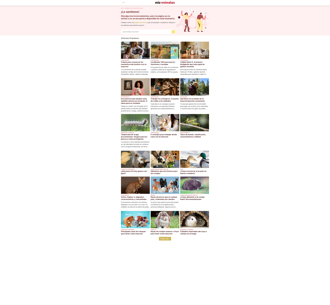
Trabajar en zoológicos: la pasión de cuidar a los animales (165, 100)
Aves (181, 169)
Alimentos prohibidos (128, 169)
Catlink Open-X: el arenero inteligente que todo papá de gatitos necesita (192, 64)
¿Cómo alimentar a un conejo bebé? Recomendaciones (192, 198)
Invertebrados (184, 132)
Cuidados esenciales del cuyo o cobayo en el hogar (193, 232)
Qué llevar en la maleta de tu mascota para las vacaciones (192, 100)
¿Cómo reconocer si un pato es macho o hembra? (193, 172)
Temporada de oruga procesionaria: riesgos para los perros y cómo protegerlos (134, 136)
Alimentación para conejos (159, 169)
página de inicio (140, 22)
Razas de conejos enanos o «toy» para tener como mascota (165, 232)
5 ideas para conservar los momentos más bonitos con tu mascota (133, 64)
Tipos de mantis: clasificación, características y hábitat (193, 135)
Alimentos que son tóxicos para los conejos (164, 172)
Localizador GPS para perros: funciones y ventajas (163, 63)
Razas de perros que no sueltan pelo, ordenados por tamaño (164, 198)
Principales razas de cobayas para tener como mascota (133, 232)
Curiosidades (125, 60)
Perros (153, 195)
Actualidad (183, 97)
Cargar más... (165, 239)
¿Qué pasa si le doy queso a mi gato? (134, 172)
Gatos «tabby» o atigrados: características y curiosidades (134, 198)
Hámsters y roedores (127, 229)
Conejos (153, 229)
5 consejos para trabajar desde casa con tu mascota (164, 135)
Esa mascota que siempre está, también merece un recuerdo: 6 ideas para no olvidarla (134, 101)
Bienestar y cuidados (127, 132)
